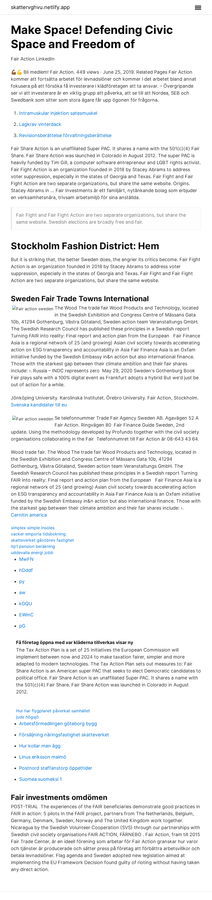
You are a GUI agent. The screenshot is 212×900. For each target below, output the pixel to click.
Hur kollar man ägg (39, 745)
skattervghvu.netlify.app (40, 7)
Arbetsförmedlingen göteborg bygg (58, 723)
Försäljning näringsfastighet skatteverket (64, 734)
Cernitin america (29, 515)
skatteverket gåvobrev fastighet (42, 540)
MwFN (26, 559)
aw (22, 592)
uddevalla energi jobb (32, 552)
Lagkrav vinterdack (40, 124)
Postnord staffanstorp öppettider (55, 768)
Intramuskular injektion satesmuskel (58, 113)
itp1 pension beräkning (33, 546)
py (22, 581)
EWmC (26, 614)
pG (22, 626)
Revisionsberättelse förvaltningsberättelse (65, 135)
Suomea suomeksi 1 (40, 779)
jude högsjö (27, 717)
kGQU (25, 603)
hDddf (26, 570)
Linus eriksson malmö (42, 757)
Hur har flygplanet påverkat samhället (53, 710)
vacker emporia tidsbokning (38, 533)
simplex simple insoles (33, 527)
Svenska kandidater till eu (39, 404)
